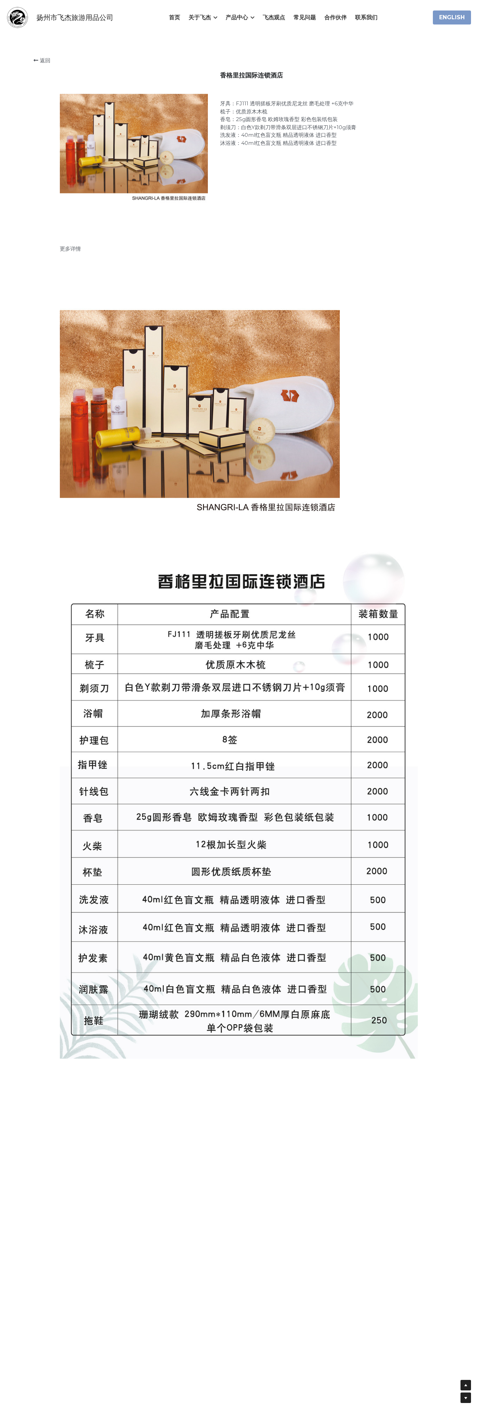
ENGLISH (452, 17)
